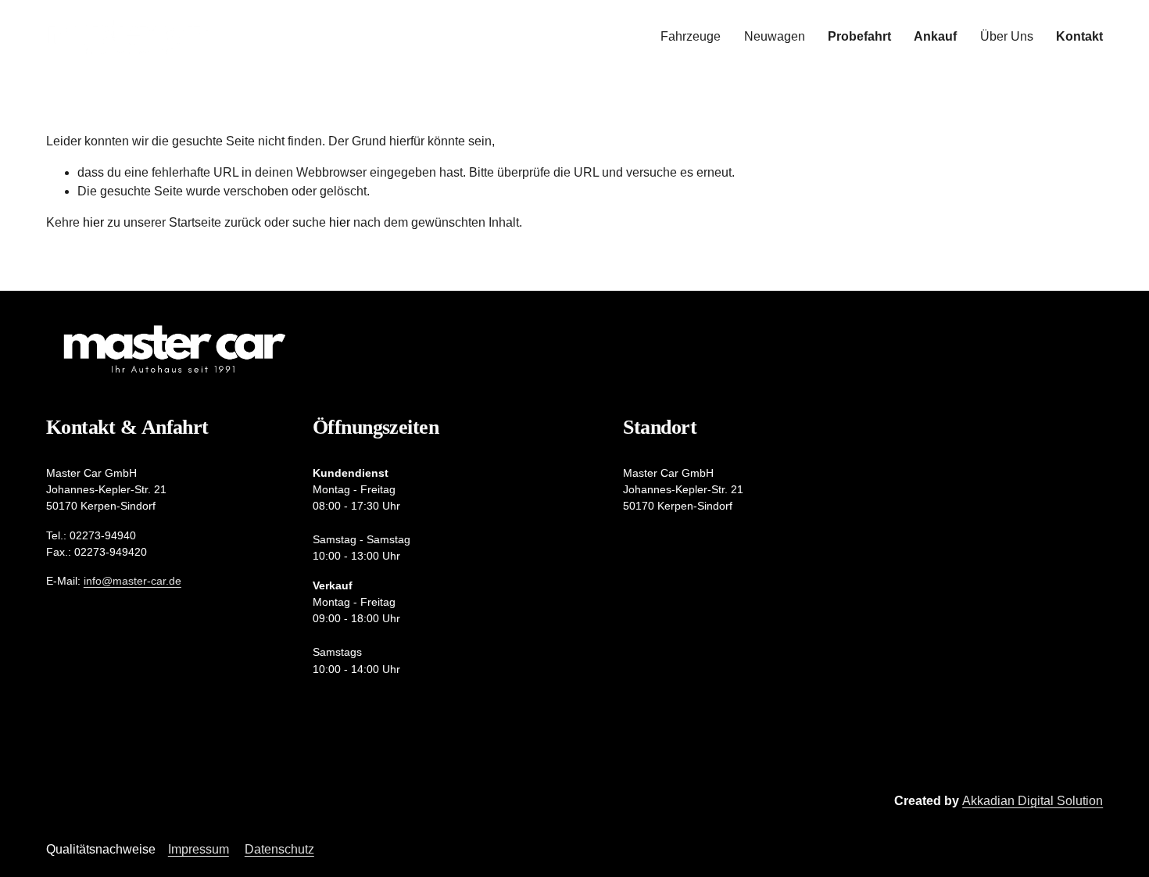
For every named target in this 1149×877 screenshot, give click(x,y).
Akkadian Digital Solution (1032, 800)
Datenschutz (279, 849)
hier (93, 222)
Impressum (198, 849)
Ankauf (935, 36)
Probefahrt (859, 36)
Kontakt (1079, 36)
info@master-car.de (132, 581)
